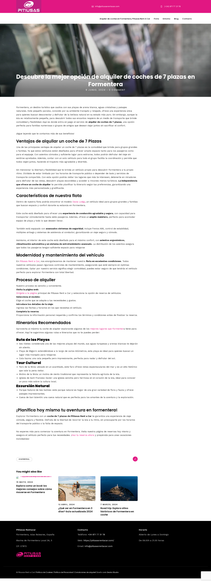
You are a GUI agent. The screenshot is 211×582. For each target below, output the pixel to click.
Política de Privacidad (64, 572)
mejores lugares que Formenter (107, 329)
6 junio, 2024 (96, 90)
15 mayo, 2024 (24, 482)
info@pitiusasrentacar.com (107, 6)
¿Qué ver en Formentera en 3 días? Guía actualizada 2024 (75, 510)
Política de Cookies (44, 572)
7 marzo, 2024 (109, 504)
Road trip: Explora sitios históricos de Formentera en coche (117, 511)
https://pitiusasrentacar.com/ (98, 540)
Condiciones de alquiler (85, 572)
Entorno (166, 18)
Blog (176, 18)
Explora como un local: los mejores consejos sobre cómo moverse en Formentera (34, 489)
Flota (156, 18)
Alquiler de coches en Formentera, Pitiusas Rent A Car (125, 18)
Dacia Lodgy (78, 201)
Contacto (187, 18)
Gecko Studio (113, 572)
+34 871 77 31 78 (96, 534)
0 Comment (117, 90)
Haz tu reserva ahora (83, 435)
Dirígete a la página (26, 293)
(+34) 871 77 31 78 (172, 6)
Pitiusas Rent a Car (29, 261)
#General (24, 459)
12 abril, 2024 (66, 504)
